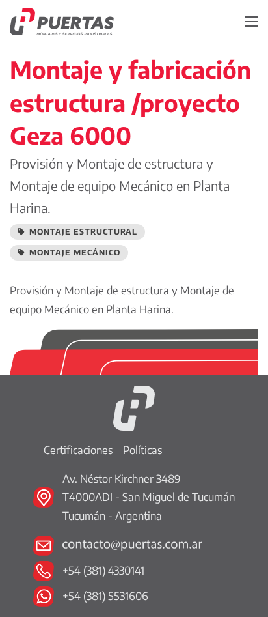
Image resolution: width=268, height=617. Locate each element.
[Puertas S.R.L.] (134, 407)
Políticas (142, 450)
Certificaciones (78, 450)
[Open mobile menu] (251, 21)
